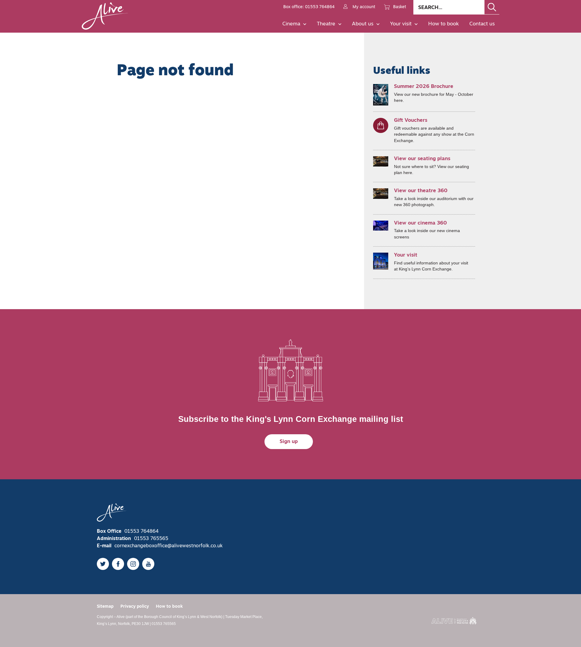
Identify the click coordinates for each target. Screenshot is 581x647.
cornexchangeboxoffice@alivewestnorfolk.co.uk (168, 546)
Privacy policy (134, 606)
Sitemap (105, 606)
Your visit (401, 24)
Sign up (289, 441)
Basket (399, 7)
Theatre (326, 24)
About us (362, 24)
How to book (443, 24)
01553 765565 (151, 538)
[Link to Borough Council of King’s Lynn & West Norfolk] (454, 620)
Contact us (482, 24)
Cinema (291, 24)
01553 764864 (141, 531)
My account (364, 7)
